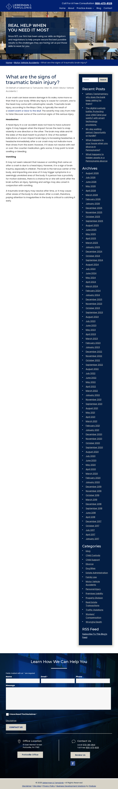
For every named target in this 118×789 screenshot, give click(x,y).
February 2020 (93, 477)
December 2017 (93, 521)
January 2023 (93, 347)
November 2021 (93, 399)
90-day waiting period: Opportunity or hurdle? (96, 132)
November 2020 (94, 438)
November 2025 (94, 212)
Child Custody (93, 555)
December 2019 (93, 486)
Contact (108, 8)
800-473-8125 (103, 3)
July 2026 (90, 177)
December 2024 (94, 251)
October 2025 (93, 216)
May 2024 (91, 277)
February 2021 (93, 425)
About (71, 8)
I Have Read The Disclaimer (23, 714)
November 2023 (94, 303)
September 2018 (94, 508)
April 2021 (90, 416)
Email (44, 676)
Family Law (91, 577)
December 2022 (94, 351)
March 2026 (92, 195)
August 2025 (92, 225)
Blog (99, 8)
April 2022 (91, 386)
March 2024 (92, 286)
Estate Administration (97, 572)
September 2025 (94, 221)
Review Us (80, 755)
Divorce (89, 564)
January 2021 (92, 430)
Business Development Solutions (71, 786)
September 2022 (94, 364)
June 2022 (91, 377)
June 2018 (91, 512)
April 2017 (90, 534)
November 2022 (94, 356)
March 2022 (92, 390)
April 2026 (91, 190)
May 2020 (91, 464)
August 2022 (92, 369)
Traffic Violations (94, 609)
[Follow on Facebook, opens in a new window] (73, 763)
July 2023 (90, 321)
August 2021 (92, 408)
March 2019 (91, 499)
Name (9, 676)
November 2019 (93, 491)
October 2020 (93, 443)
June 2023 (91, 325)
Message (10, 685)
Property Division (94, 597)
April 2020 (91, 469)
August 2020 (92, 451)
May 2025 (91, 234)
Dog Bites (90, 568)
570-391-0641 (89, 745)
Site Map (37, 786)
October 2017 (92, 525)
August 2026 (92, 173)
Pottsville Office (30, 754)
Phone (79, 676)
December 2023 (94, 299)
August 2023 (92, 316)
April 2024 (91, 281)
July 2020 (90, 456)
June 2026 (91, 181)
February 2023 (93, 343)
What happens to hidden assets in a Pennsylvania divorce (96, 157)
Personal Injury (93, 589)
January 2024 (93, 295)
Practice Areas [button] (84, 8)
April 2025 (91, 238)
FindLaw (92, 786)
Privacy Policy (49, 786)
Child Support (93, 559)
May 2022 (91, 382)
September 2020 (94, 447)
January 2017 (92, 538)
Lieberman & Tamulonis (31, 87)
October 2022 (93, 360)
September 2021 (94, 403)
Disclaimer (11, 720)
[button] (115, 772)
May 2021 (90, 412)
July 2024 (91, 268)
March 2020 (92, 473)
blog (88, 551)
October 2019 (92, 495)
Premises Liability (94, 593)
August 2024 (92, 264)
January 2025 (93, 247)
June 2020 (91, 460)
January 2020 (93, 482)
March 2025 (92, 242)
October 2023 (93, 308)
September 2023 (94, 312)
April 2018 (90, 517)
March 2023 (92, 338)
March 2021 (91, 421)
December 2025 (94, 208)
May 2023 (91, 329)
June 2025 (91, 229)
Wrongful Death (94, 621)
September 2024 (94, 260)
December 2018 (93, 504)
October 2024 (93, 255)
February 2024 (93, 290)
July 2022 (90, 373)
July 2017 (90, 530)
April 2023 (91, 334)
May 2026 (91, 186)
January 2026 (93, 203)
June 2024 (91, 273)
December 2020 (94, 434)
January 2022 (93, 395)
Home (62, 8)
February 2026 (93, 199)
